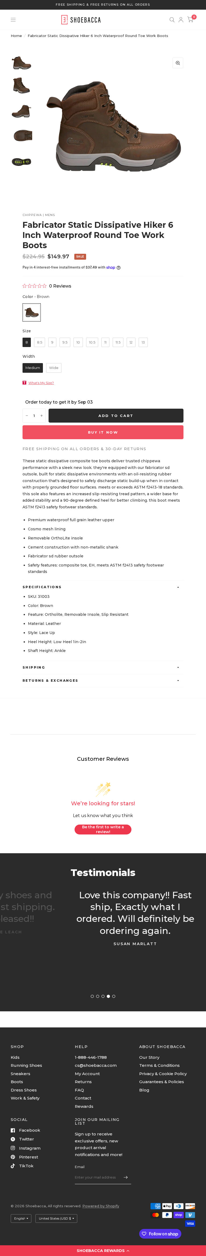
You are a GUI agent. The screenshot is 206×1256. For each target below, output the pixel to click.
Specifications (42, 587)
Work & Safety (25, 1098)
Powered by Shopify (100, 1206)
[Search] (172, 20)
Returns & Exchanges (51, 681)
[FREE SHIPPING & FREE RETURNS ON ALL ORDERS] (103, 4)
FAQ (79, 1090)
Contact (83, 1098)
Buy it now (103, 432)
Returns (83, 1081)
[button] (103, 1250)
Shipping (34, 667)
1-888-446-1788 (91, 1057)
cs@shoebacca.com (96, 1065)
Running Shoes (26, 1065)
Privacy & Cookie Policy (163, 1073)
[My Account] (180, 20)
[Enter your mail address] (125, 1177)
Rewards (84, 1106)
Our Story (149, 1057)
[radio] (32, 312)
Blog (144, 1090)
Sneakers (20, 1073)
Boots (17, 1081)
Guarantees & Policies (161, 1081)
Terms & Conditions (159, 1065)
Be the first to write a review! (103, 829)
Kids (15, 1057)
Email (79, 1167)
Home (16, 35)
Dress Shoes (24, 1090)
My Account (87, 1073)
